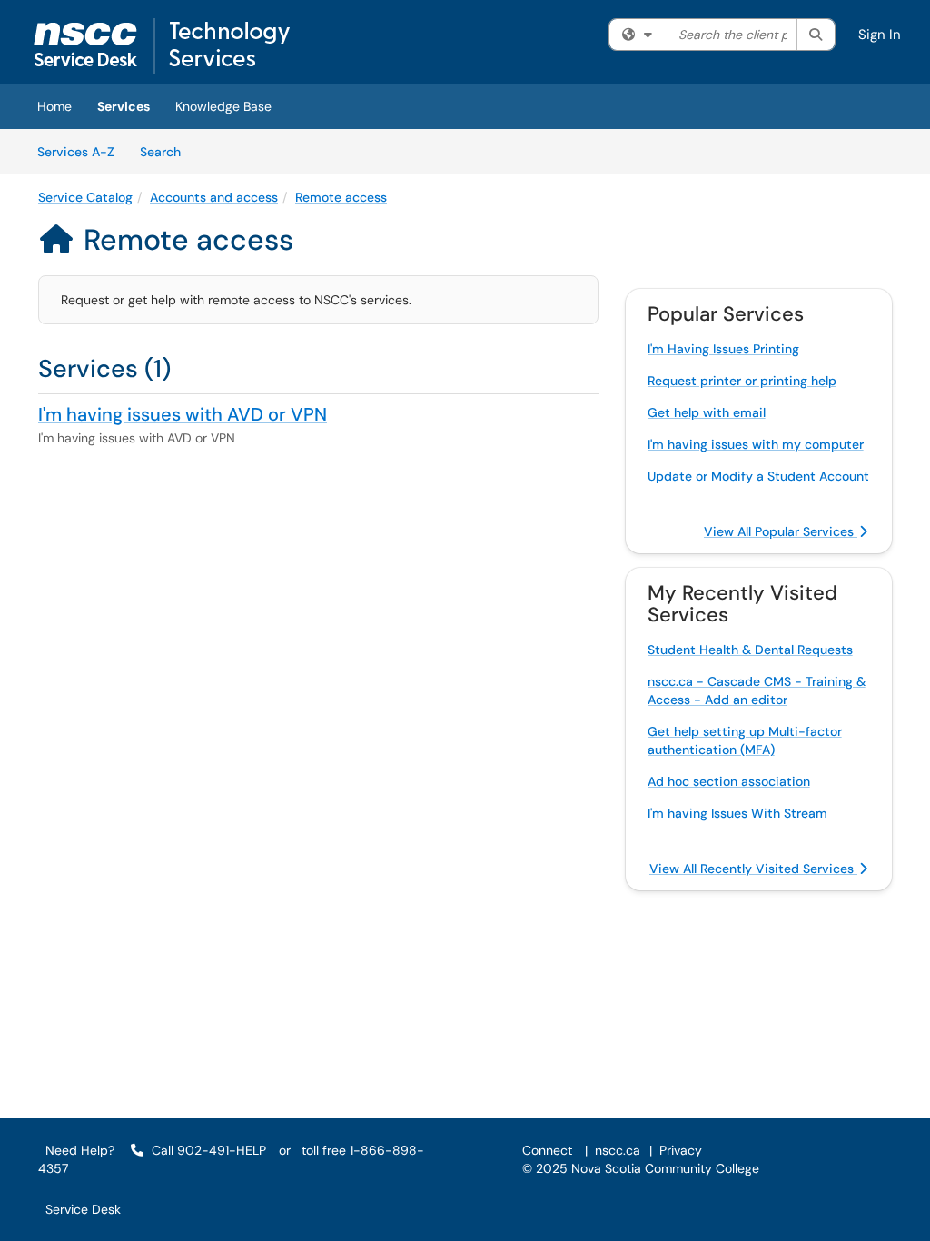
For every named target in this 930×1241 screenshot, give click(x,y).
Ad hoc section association (729, 781)
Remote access (341, 197)
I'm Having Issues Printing (723, 349)
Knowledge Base (223, 106)
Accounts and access (214, 197)
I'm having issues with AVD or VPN (182, 414)
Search (166, 151)
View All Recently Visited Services (753, 868)
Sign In (879, 34)
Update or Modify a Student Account (758, 476)
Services (123, 106)
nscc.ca (617, 1150)
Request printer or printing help (742, 380)
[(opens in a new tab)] (162, 46)
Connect (547, 1150)
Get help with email (707, 412)
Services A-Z (75, 152)
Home (54, 106)
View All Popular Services (780, 531)
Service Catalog (85, 197)
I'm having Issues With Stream (737, 813)
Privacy (680, 1150)
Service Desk (83, 1209)
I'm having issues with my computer (756, 444)
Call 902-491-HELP (207, 1150)
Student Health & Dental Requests (750, 649)
